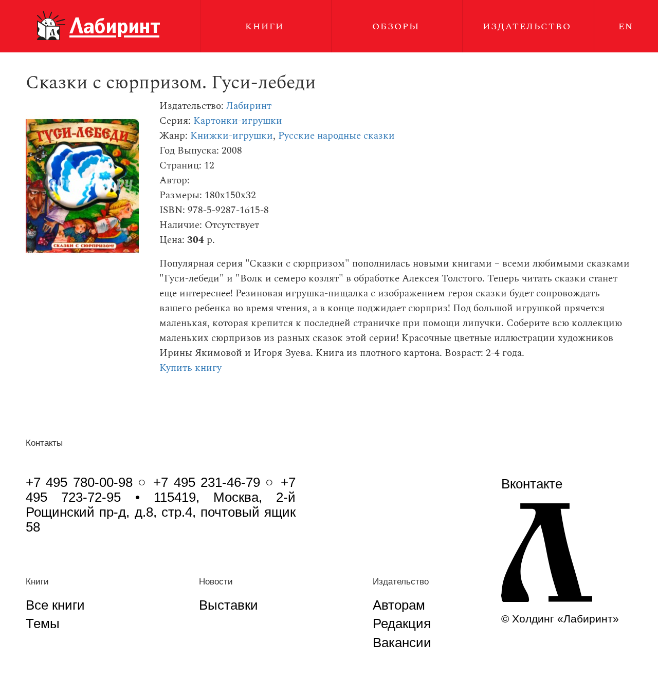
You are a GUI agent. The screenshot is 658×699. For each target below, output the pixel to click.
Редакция (402, 623)
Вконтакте (531, 484)
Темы (43, 623)
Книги (264, 26)
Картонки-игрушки (237, 121)
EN (625, 26)
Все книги (55, 605)
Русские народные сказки (336, 135)
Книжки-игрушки (231, 135)
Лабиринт (248, 106)
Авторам (399, 605)
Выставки (228, 605)
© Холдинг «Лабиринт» (560, 619)
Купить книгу (190, 368)
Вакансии (402, 642)
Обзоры (395, 26)
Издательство (527, 26)
